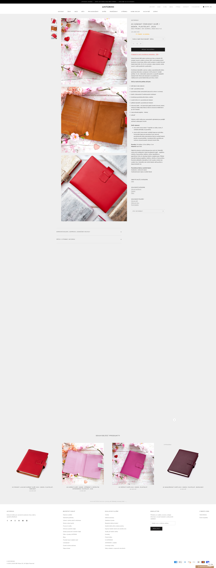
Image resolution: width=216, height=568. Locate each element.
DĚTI (83, 11)
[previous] (5, 465)
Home (91, 501)
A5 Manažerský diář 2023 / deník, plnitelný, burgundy (183, 487)
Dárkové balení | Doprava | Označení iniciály (73, 231)
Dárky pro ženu (135, 203)
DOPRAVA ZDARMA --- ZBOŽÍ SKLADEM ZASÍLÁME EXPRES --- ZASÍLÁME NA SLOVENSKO (108, 1)
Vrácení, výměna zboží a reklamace (72, 520)
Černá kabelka (135, 205)
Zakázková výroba (109, 520)
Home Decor (135, 11)
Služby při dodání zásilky (111, 531)
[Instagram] (15, 520)
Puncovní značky (67, 526)
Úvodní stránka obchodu (69, 545)
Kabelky (133, 191)
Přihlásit (156, 528)
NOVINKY (61, 11)
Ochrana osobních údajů (69, 529)
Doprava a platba (67, 515)
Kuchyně (146, 11)
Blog (64, 537)
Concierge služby (109, 545)
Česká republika (203, 517)
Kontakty (107, 534)
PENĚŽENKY (114, 11)
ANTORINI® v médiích (111, 543)
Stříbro (124, 11)
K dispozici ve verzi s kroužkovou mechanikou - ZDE (144, 54)
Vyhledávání (66, 543)
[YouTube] (22, 520)
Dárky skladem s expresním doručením (115, 548)
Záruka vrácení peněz (68, 523)
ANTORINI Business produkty (102, 501)
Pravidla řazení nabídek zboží (70, 540)
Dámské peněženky (136, 189)
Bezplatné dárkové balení (111, 523)
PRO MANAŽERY (93, 11)
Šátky (132, 193)
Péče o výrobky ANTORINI (66, 239)
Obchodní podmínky (68, 517)
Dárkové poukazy (109, 517)
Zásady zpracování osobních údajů (72, 531)
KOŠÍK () (208, 7)
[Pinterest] (19, 520)
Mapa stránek (66, 548)
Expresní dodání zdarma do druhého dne (115, 529)
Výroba (107, 515)
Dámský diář (134, 201)
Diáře (104, 11)
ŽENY (69, 11)
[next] (211, 465)
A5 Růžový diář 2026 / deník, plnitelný (133, 487)
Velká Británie (203, 515)
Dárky (155, 11)
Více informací (138, 211)
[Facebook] (7, 520)
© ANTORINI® (11, 561)
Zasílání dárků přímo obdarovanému (114, 526)
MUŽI (76, 11)
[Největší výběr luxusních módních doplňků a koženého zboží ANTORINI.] (108, 7)
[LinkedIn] (26, 520)
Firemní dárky (108, 537)
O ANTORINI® (109, 540)
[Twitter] (11, 520)
